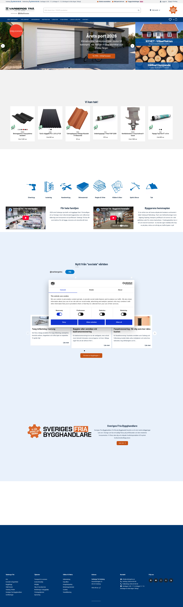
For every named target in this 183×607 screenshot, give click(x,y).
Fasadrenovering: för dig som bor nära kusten (132, 330)
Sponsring (37, 595)
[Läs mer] (67, 46)
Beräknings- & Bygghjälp (41, 589)
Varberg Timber (10, 589)
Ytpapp (160, 133)
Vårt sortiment (12, 19)
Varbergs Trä (10, 574)
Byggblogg (9, 584)
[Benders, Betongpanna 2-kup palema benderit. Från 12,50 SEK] (22, 118)
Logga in (164, 1)
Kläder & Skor (117, 197)
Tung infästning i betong (43, 329)
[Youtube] (156, 580)
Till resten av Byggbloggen (90, 355)
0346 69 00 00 (35, 1)
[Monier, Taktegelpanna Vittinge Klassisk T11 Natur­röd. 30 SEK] (77, 118)
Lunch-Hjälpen (75, 19)
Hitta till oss (95, 587)
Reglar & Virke (100, 197)
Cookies (65, 589)
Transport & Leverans (40, 579)
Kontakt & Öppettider (12, 582)
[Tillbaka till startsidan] (20, 9)
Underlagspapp (105, 133)
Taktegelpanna (78, 134)
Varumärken (35, 19)
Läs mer (34, 52)
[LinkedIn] (166, 580)
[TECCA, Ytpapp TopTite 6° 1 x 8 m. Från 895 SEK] (160, 118)
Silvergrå (131, 129)
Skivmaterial (82, 197)
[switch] (80, 314)
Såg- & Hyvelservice (40, 587)
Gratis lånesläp (38, 582)
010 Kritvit (49, 129)
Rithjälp (36, 584)
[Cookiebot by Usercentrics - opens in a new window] (124, 283)
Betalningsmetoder (68, 587)
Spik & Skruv (134, 197)
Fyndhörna (64, 19)
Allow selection (91, 322)
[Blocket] (171, 580)
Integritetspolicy (67, 584)
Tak (151, 197)
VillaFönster (9, 587)
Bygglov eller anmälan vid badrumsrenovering (85, 330)
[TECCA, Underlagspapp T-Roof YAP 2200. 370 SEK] (105, 118)
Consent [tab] (63, 290)
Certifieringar (9, 595)
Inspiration (46, 19)
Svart (25, 129)
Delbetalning (66, 579)
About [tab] (120, 290)
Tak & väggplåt (50, 133)
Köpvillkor (66, 582)
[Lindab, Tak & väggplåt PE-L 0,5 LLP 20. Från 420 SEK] (50, 118)
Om (7, 579)
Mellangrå (20, 129)
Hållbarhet (25, 19)
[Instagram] (161, 580)
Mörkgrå (21, 129)
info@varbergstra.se (128, 579)
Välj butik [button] (155, 10)
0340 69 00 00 (17, 1)
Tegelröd (26, 129)
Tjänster (55, 19)
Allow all (119, 322)
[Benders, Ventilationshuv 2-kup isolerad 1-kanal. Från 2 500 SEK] (133, 118)
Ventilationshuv (133, 134)
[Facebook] (151, 580)
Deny (64, 322)
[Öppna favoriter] (170, 19)
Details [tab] (91, 290)
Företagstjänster (39, 592)
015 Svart (51, 129)
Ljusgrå (18, 129)
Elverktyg (31, 197)
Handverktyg (65, 197)
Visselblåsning (67, 592)
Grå (159, 129)
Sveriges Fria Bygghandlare (14, 592)
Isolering (48, 197)
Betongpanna (22, 134)
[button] (138, 10)
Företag (175, 1)
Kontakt (85, 19)
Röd (23, 129)
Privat (170, 1)
